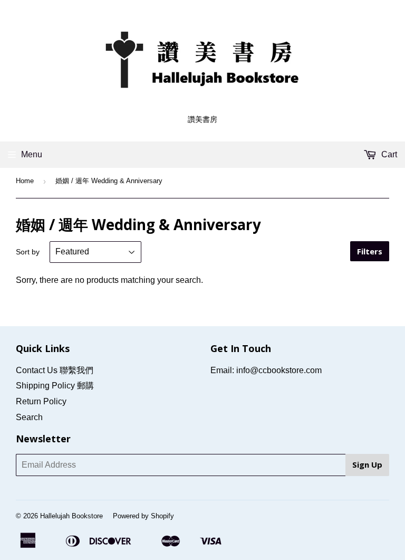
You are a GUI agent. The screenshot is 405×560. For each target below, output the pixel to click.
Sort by (28, 252)
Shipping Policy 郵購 (55, 385)
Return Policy (41, 401)
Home (25, 181)
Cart (388, 154)
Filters (369, 251)
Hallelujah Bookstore (71, 516)
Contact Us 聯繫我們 (54, 370)
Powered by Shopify (143, 516)
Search (29, 417)
